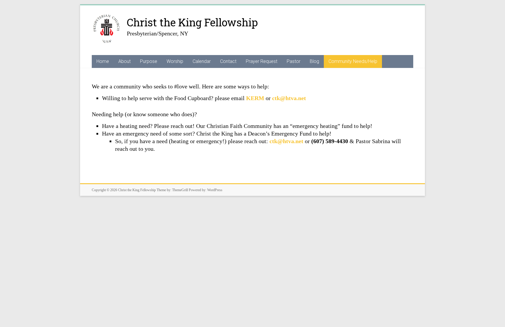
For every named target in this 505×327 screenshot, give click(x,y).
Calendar (202, 61)
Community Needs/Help (352, 61)
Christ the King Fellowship (192, 22)
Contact (228, 61)
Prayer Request (261, 61)
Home (102, 61)
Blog (314, 61)
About (124, 61)
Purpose (148, 61)
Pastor (293, 61)
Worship (175, 61)
